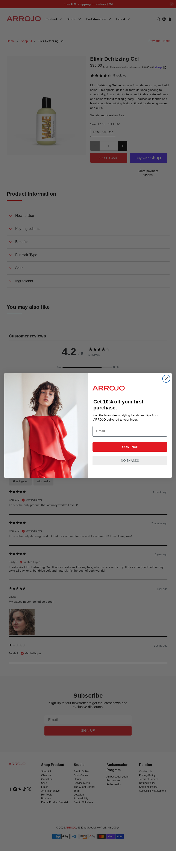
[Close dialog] (166, 378)
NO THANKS (130, 461)
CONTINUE (130, 447)
